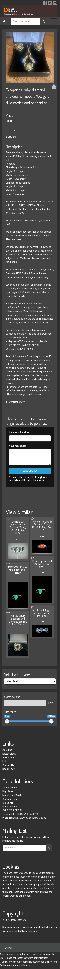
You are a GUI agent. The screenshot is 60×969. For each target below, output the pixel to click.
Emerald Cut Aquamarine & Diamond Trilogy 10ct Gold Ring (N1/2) (18, 527)
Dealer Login (9, 769)
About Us (7, 750)
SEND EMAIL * (30, 470)
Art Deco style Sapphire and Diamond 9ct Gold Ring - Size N (18, 620)
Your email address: (20, 432)
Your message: (17, 446)
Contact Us (8, 765)
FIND (50, 703)
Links (5, 761)
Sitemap (8, 948)
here (52, 961)
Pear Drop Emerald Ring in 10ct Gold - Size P (42, 563)
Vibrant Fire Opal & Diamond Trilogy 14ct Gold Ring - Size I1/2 (42, 526)
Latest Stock (9, 753)
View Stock (8, 757)
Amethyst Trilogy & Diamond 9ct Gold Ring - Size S (42, 612)
